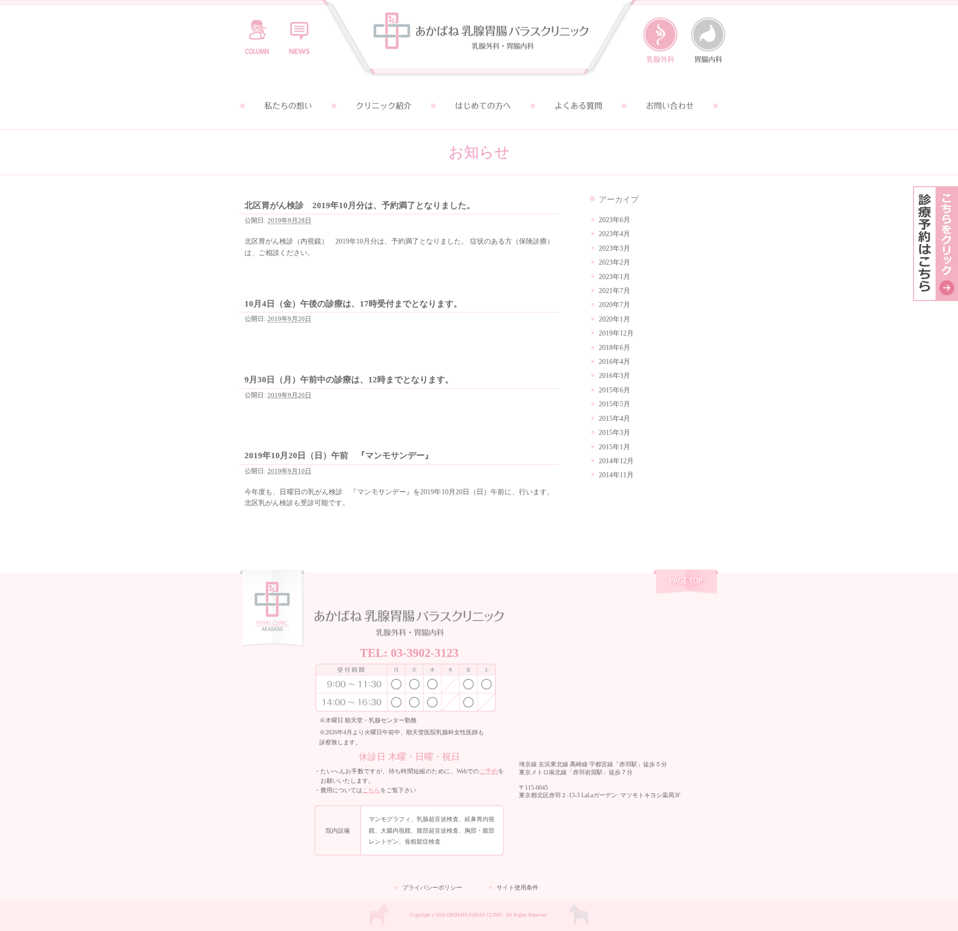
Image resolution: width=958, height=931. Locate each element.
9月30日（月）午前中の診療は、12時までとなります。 (349, 379)
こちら (371, 790)
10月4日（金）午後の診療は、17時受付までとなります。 (353, 304)
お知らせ (299, 32)
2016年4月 (614, 361)
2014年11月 (616, 475)
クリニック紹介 (383, 105)
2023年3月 (614, 248)
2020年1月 (614, 319)
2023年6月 (614, 220)
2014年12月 (616, 461)
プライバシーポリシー (432, 888)
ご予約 (488, 771)
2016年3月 (614, 375)
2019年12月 (616, 333)
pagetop (685, 583)
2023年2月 (614, 262)
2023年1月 (614, 277)
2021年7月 (614, 291)
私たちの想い (287, 105)
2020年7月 (614, 305)
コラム (257, 32)
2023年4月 (614, 234)
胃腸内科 (708, 40)
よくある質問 (575, 105)
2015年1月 (614, 447)
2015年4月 (614, 418)
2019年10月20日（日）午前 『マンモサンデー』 (338, 455)
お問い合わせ (670, 105)
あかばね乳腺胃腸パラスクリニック (479, 41)
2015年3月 (614, 432)
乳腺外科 (660, 40)
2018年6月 (614, 347)
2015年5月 (614, 404)
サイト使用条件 (517, 888)
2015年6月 (614, 390)
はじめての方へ (479, 105)
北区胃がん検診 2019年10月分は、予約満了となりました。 (359, 205)
